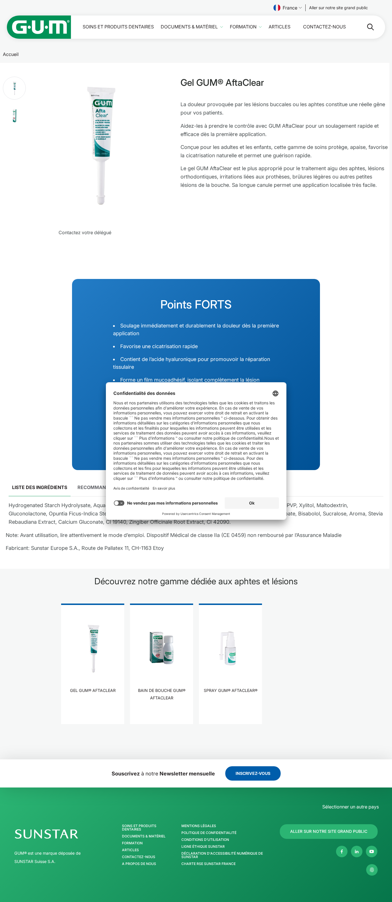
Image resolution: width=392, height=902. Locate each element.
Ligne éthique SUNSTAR (203, 846)
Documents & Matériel (189, 27)
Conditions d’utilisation (205, 839)
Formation (243, 27)
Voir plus (92, 708)
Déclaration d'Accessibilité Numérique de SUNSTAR (222, 855)
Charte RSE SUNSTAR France (208, 864)
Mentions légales (198, 826)
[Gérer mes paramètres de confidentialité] (372, 870)
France (290, 8)
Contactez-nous (324, 27)
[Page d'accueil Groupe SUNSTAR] (62, 834)
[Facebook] (342, 851)
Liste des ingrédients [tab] (39, 487)
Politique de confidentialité (208, 833)
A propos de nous (139, 864)
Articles (279, 27)
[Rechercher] (365, 26)
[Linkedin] (356, 851)
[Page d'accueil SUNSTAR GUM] (39, 27)
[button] (14, 88)
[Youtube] (371, 851)
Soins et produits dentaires (118, 27)
